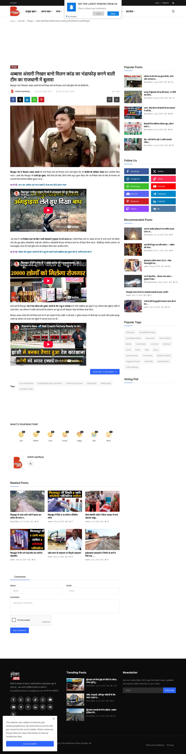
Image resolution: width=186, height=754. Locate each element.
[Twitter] (21, 700)
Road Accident (163, 361)
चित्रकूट (30, 21)
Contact (13, 2)
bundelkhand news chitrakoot (50, 383)
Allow (113, 13)
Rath (147, 350)
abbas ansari (106, 383)
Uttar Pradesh (165, 338)
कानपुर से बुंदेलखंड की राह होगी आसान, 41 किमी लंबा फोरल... (160, 93)
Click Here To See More (103, 371)
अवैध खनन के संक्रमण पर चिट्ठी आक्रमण (64, 553)
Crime (128, 350)
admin (50, 521)
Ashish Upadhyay (35, 457)
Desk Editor (14, 521)
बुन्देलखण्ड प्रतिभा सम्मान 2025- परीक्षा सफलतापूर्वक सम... (157, 261)
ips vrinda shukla (26, 383)
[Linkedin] (35, 707)
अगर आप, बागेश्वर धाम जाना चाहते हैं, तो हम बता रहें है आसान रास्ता (42, 185)
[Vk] (50, 707)
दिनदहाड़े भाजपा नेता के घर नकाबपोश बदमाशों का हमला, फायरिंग (147, 292)
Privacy (170, 745)
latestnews (150, 338)
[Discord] (13, 707)
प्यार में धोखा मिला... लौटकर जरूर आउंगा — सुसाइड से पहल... (158, 277)
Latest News (141, 344)
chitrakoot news (26, 389)
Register (165, 2)
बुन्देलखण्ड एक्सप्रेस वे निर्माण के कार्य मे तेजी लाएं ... (100, 554)
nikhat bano (92, 383)
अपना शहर (21, 21)
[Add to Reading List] (117, 99)
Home (12, 21)
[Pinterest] (28, 707)
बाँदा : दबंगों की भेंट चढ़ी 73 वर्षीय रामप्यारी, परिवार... (158, 140)
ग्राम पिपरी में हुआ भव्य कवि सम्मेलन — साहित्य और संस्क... (159, 246)
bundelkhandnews (133, 338)
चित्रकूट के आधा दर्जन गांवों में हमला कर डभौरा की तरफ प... (25, 516)
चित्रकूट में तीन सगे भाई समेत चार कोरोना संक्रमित (26, 554)
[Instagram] (28, 700)
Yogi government (133, 361)
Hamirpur (167, 344)
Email (68, 585)
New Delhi (149, 361)
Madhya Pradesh (164, 355)
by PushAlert (72, 16)
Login (157, 2)
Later (98, 13)
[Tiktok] (35, 700)
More (129, 11)
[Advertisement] (93, 45)
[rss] (13, 714)
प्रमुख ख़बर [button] (30, 11)
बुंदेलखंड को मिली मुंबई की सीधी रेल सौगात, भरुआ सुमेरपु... (101, 681)
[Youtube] (50, 700)
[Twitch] (43, 707)
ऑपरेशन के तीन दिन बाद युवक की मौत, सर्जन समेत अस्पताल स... (158, 77)
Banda (128, 344)
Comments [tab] (20, 576)
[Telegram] (21, 707)
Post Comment (19, 630)
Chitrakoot (130, 332)
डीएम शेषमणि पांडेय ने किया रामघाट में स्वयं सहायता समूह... (101, 516)
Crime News (147, 355)
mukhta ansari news (74, 383)
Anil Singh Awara (150, 282)
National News (132, 355)
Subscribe (169, 690)
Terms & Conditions (155, 745)
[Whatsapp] (43, 700)
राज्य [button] (58, 11)
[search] (173, 11)
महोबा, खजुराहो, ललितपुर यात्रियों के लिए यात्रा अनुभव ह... (100, 696)
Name (13, 585)
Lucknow (154, 344)
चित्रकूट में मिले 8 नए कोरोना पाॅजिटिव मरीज (63, 516)
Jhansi (137, 350)
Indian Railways (132, 367)
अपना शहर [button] (46, 11)
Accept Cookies (30, 743)
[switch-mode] (174, 3)
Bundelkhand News (147, 332)
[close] (53, 718)
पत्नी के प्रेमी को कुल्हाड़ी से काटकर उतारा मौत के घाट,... (160, 302)
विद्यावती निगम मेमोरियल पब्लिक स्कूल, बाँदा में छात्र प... (158, 125)
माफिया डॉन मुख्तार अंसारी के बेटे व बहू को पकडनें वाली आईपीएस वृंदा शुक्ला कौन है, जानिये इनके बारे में (54, 252)
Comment (14, 597)
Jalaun (156, 350)
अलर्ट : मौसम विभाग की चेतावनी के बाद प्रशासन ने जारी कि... (159, 109)
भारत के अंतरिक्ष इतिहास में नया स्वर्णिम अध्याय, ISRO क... (159, 230)
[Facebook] (13, 700)
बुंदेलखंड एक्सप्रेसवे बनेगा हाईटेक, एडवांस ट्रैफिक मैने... (101, 711)
